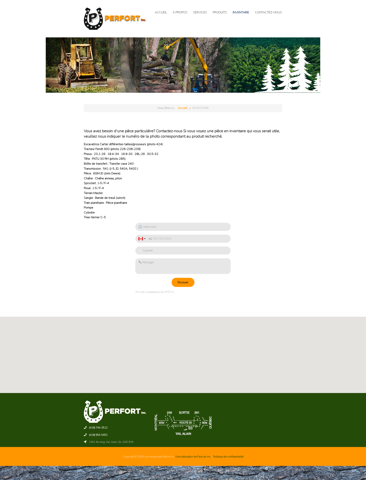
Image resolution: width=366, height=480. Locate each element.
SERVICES (200, 12)
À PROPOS (180, 12)
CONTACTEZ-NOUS (268, 12)
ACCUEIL (161, 12)
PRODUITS (220, 12)
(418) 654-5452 (98, 435)
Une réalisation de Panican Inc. (193, 456)
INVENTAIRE (241, 12)
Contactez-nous (169, 131)
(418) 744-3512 (98, 427)
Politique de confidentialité (228, 456)
